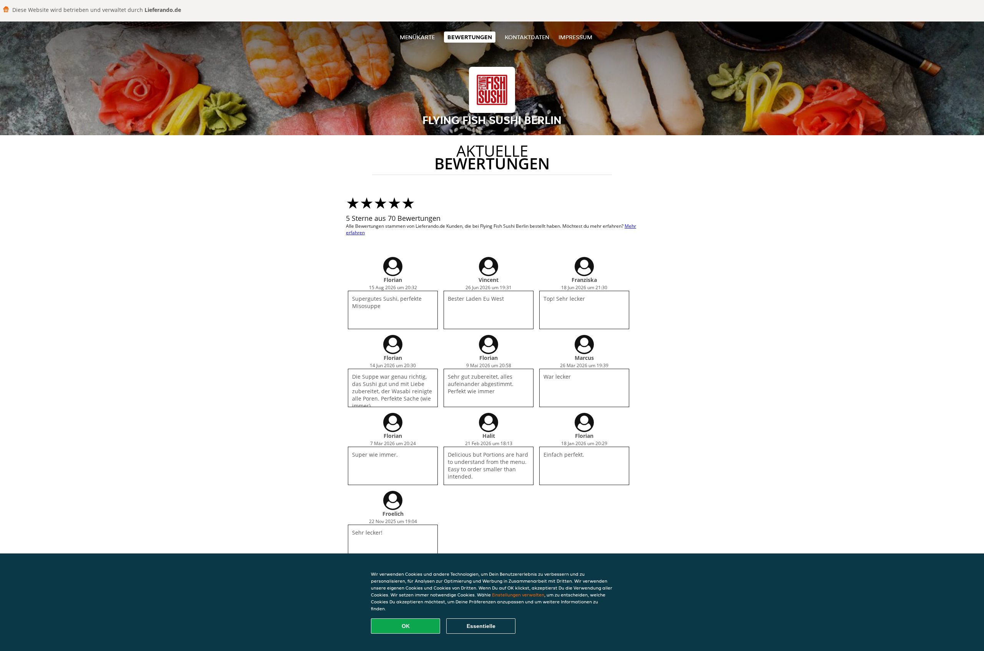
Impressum (575, 37)
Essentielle (481, 626)
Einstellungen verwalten (518, 595)
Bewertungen (469, 37)
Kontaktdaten (527, 37)
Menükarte (417, 37)
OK (406, 626)
